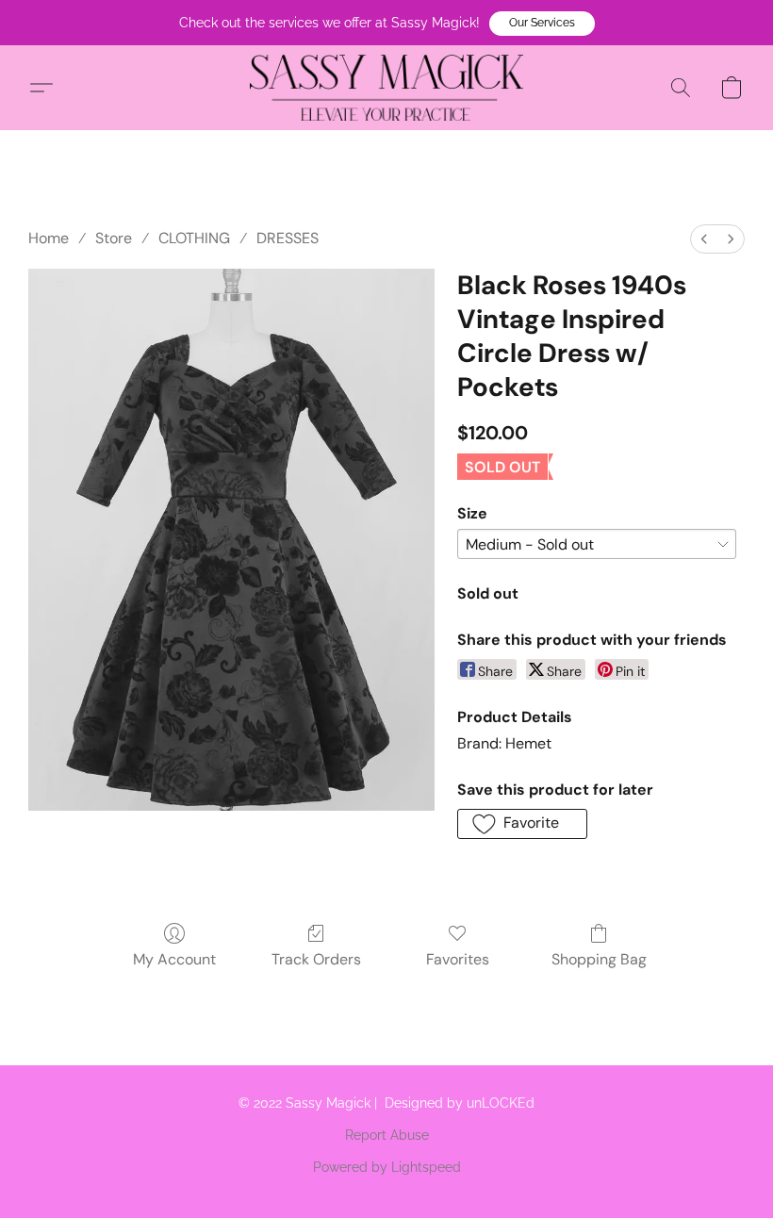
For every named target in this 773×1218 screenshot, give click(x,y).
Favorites (457, 959)
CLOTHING (194, 238)
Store (113, 238)
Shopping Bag (599, 959)
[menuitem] (704, 239)
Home (48, 238)
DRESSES (287, 238)
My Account (174, 959)
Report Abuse (387, 1135)
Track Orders (316, 959)
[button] (542, 23)
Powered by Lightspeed (387, 1167)
